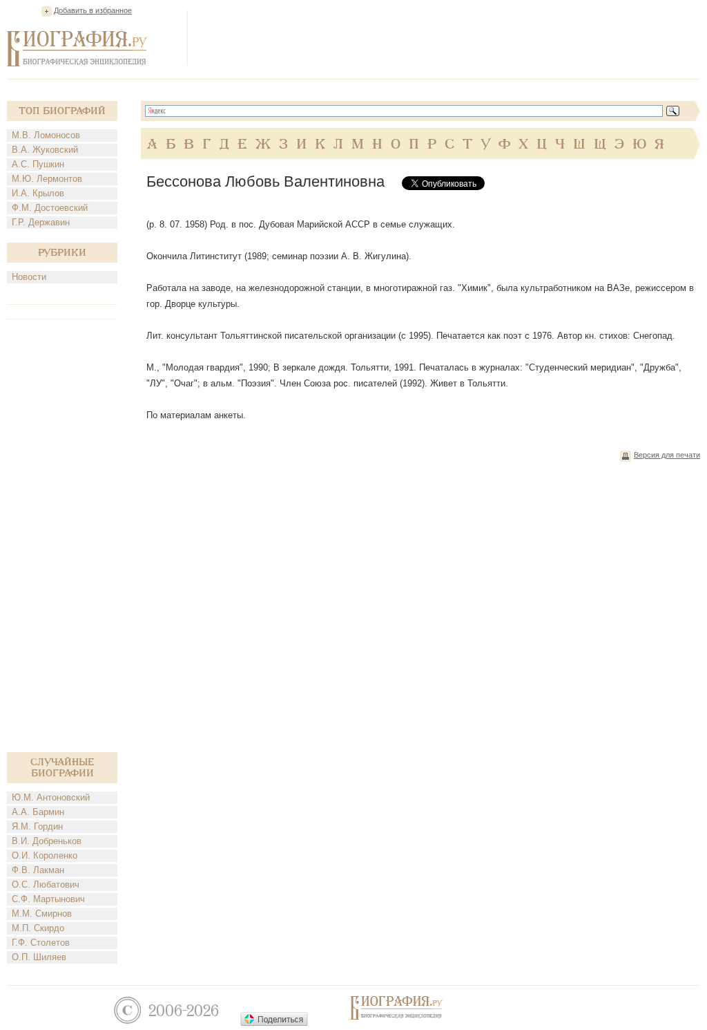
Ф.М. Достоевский (50, 208)
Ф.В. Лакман (38, 870)
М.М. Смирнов (42, 913)
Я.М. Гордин (37, 826)
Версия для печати (667, 455)
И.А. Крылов (38, 193)
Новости (29, 277)
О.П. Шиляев (39, 957)
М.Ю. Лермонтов (47, 179)
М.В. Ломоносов (46, 135)
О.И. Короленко (44, 855)
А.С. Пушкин (38, 164)
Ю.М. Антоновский (51, 797)
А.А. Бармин (38, 812)
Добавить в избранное (93, 10)
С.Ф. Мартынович (48, 899)
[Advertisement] (448, 37)
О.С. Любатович (45, 884)
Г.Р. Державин (41, 222)
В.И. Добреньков (46, 841)
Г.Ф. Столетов (41, 942)
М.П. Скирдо (38, 928)
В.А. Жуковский (45, 149)
